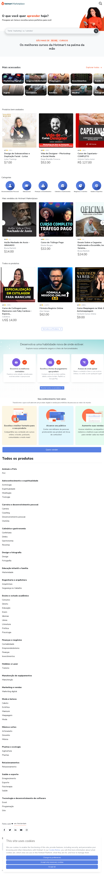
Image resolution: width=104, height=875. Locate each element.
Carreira (5, 508)
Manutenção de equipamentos (17, 675)
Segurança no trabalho (12, 588)
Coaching (6, 512)
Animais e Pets (9, 469)
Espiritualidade (8, 488)
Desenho (6, 735)
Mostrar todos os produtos (51, 388)
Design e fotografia (11, 552)
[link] (13, 79)
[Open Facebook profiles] (4, 830)
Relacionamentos (10, 762)
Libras (4, 620)
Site (4, 810)
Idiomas (5, 616)
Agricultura (7, 751)
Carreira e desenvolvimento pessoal (20, 504)
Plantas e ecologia (11, 746)
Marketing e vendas (12, 687)
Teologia (6, 497)
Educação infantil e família (15, 568)
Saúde (5, 790)
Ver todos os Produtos (51, 329)
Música (5, 739)
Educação (6, 608)
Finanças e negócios (12, 640)
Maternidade (7, 572)
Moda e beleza (9, 699)
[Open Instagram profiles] (27, 830)
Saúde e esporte (10, 774)
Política (5, 628)
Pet (3, 473)
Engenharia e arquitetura (14, 580)
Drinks (5, 536)
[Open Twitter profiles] (10, 830)
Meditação (6, 493)
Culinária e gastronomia (14, 528)
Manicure (6, 711)
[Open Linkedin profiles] (15, 830)
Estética (6, 707)
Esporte (5, 782)
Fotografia (6, 560)
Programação (8, 806)
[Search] (96, 31)
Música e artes (9, 727)
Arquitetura (7, 584)
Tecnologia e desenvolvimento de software (24, 798)
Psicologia (6, 632)
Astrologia (7, 484)
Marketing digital (9, 691)
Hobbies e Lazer (10, 664)
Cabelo (5, 703)
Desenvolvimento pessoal (13, 516)
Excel (4, 802)
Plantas (5, 755)
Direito (5, 604)
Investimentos (8, 656)
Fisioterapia (7, 786)
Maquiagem (7, 715)
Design (5, 556)
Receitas (6, 544)
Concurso (6, 599)
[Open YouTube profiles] (21, 830)
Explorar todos (92, 67)
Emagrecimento (9, 778)
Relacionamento (9, 766)
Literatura (6, 624)
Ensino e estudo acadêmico (15, 595)
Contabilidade (8, 644)
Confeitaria (6, 532)
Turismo (5, 668)
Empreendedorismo (10, 648)
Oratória (5, 521)
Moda (4, 719)
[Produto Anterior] (2, 131)
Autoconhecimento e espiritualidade (20, 480)
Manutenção (7, 679)
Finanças (6, 652)
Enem (4, 612)
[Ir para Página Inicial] (13, 4)
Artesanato (7, 731)
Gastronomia (7, 540)
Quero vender (52, 449)
